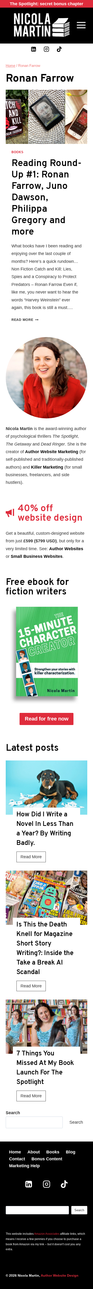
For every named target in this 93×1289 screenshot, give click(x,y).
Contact (17, 1159)
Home (15, 1152)
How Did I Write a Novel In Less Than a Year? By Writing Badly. (44, 829)
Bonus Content (46, 1159)
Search (76, 1122)
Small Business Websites (36, 556)
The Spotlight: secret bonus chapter (46, 3)
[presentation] (46, 787)
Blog (70, 1152)
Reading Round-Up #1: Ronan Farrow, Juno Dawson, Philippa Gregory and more (46, 198)
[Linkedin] (33, 49)
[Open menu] (81, 25)
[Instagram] (46, 49)
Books (17, 152)
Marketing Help (24, 1165)
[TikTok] (59, 49)
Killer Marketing (47, 467)
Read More (24, 320)
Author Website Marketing (51, 451)
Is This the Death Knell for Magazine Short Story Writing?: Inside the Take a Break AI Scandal (44, 949)
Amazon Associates (46, 1233)
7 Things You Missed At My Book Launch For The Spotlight (45, 1068)
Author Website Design (59, 1275)
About (33, 1152)
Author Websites (66, 548)
